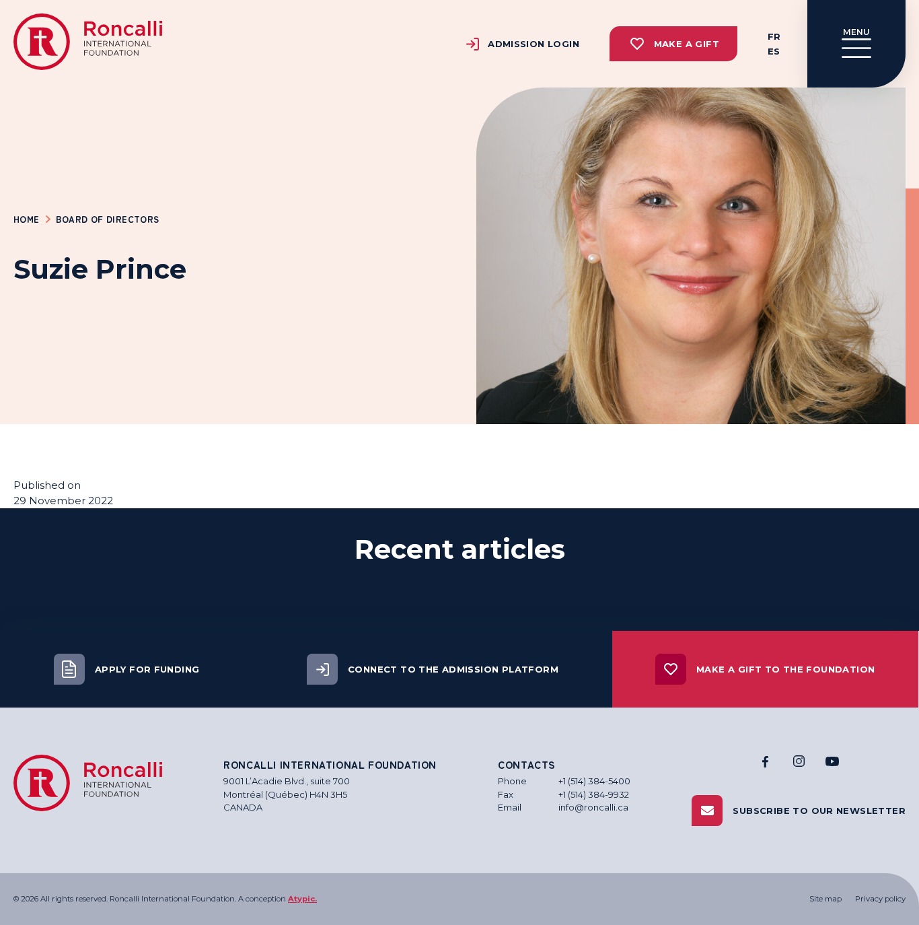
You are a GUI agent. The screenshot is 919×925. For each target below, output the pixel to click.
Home (26, 219)
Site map (825, 898)
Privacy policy (880, 898)
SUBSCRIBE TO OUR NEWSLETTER (819, 810)
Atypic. (302, 898)
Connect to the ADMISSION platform (453, 669)
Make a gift (686, 43)
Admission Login (533, 43)
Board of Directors (107, 219)
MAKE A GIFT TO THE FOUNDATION (785, 669)
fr (774, 36)
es (774, 51)
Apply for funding (147, 669)
